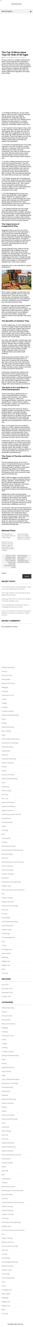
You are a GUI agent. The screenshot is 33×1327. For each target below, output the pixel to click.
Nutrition (5, 858)
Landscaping (6, 838)
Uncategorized (7, 949)
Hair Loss (5, 798)
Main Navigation (7, 11)
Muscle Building (7, 854)
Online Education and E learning (13, 862)
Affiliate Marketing (8, 667)
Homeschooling (7, 822)
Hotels (4, 826)
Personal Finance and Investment (13, 890)
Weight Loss (6, 965)
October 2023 (6, 996)
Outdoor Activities (8, 874)
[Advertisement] (16, 33)
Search (4, 573)
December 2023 (7, 989)
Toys (25, 57)
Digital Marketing (8, 727)
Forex (4, 783)
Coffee (4, 699)
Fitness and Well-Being (9, 779)
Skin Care (5, 910)
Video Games (6, 953)
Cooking (4, 707)
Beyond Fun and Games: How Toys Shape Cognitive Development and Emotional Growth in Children (8, 546)
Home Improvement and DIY (11, 814)
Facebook (5, 755)
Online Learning (7, 866)
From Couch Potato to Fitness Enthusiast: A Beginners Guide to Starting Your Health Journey (16, 613)
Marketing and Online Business (12, 850)
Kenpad (16, 4)
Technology (6, 933)
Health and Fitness (8, 802)
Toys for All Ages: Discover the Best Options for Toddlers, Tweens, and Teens (24, 536)
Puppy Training (7, 898)
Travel (4, 945)
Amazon (4, 671)
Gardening (5, 787)
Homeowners (6, 818)
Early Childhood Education (11, 739)
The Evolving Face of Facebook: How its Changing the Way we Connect (15, 606)
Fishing (4, 767)
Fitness (4, 771)
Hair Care (5, 794)
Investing (5, 830)
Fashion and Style (8, 763)
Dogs (3, 735)
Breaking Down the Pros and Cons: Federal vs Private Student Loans (16, 600)
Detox (4, 719)
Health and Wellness (9, 806)
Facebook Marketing (9, 759)
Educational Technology (10, 743)
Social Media (6, 918)
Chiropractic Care (8, 695)
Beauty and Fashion (8, 683)
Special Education (8, 926)
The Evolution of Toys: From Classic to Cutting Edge (9, 535)
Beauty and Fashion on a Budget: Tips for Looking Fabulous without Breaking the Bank (10, 561)
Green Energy (6, 791)
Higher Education (8, 810)
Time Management (8, 937)
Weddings (5, 957)
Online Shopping (7, 870)
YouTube (5, 973)
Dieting (4, 723)
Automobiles (6, 679)
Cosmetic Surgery (8, 711)
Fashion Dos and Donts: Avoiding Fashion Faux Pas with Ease (23, 559)
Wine (3, 969)
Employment (6, 751)
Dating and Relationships (10, 715)
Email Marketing (7, 747)
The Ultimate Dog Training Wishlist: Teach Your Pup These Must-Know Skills (16, 588)
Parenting (5, 878)
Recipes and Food (8, 902)
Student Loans (7, 930)
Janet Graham (6, 57)
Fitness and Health (8, 775)
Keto (3, 834)
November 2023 (7, 992)
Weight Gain (6, 961)
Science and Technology (10, 906)
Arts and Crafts (7, 675)
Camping (5, 691)
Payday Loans (6, 886)
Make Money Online (8, 846)
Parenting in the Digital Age (11, 882)
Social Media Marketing (10, 922)
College (4, 703)
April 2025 (5, 985)
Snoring (4, 914)
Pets (3, 894)
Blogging (5, 687)
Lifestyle (4, 842)
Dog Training (6, 731)
